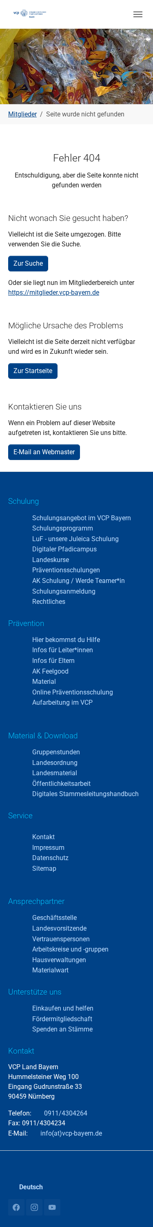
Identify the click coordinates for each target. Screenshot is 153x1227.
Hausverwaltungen (59, 960)
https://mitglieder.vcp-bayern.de (53, 292)
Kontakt (43, 837)
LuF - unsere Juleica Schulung (75, 539)
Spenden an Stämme (62, 1029)
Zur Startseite (32, 371)
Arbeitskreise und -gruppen (70, 949)
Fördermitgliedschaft (62, 1019)
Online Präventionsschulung (72, 692)
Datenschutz (50, 858)
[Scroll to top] (135, 1209)
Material (44, 681)
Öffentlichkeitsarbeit (61, 784)
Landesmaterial (54, 773)
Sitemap (44, 868)
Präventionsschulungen (66, 570)
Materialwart (50, 970)
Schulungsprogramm (62, 528)
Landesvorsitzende (59, 928)
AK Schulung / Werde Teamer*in (78, 581)
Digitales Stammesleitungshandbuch (85, 794)
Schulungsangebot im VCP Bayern (81, 518)
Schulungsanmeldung (63, 591)
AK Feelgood (50, 671)
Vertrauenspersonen (61, 939)
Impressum (48, 847)
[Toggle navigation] (138, 14)
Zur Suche (28, 263)
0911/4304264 (65, 1113)
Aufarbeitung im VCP (62, 702)
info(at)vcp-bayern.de (70, 1133)
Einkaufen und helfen (62, 1008)
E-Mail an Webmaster (44, 452)
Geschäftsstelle (54, 918)
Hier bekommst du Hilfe (66, 640)
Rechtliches (48, 602)
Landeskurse (50, 560)
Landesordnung (55, 763)
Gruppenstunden (56, 752)
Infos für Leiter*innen (62, 650)
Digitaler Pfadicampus (64, 549)
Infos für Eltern (53, 661)
